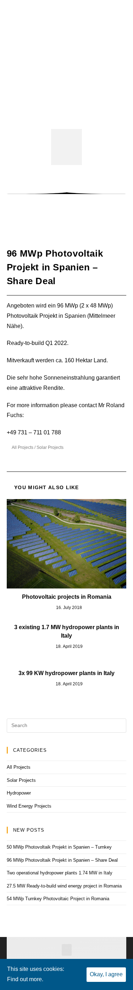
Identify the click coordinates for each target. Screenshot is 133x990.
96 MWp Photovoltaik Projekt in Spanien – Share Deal (62, 860)
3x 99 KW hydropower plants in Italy (66, 673)
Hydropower (19, 793)
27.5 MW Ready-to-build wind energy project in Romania (64, 886)
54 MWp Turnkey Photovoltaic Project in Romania (58, 898)
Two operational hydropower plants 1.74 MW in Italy (59, 872)
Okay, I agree (106, 974)
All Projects (22, 447)
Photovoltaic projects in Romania (66, 597)
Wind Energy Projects (29, 806)
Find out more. (25, 979)
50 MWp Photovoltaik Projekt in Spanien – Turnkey (59, 847)
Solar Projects (50, 447)
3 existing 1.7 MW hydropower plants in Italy (66, 631)
